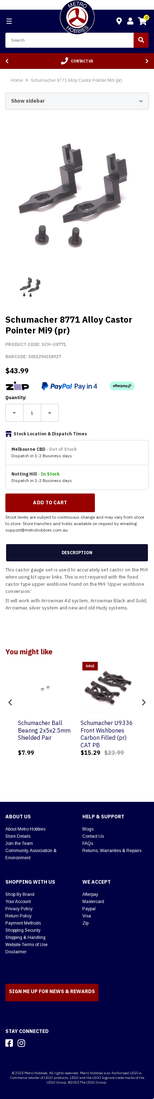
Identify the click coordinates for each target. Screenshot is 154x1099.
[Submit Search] (141, 40)
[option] (77, 61)
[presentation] (10, 703)
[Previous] (7, 61)
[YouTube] (34, 1043)
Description (77, 552)
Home (17, 80)
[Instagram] (21, 1043)
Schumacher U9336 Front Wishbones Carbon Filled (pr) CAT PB (107, 734)
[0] (142, 22)
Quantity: (16, 397)
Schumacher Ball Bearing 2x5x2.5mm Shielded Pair (44, 730)
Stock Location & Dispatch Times (50, 433)
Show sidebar (28, 101)
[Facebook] (9, 1043)
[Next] (147, 61)
